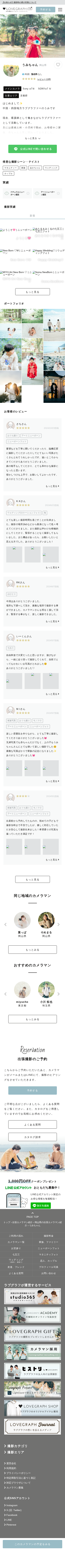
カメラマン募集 (14, 1487)
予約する (45, 9)
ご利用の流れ (16, 1236)
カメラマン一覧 (16, 1242)
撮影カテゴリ (17, 1446)
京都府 (24, 95)
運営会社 (11, 1463)
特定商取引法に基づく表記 (21, 1478)
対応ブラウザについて (18, 1482)
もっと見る (33, 292)
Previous (6, 924)
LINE (9, 1519)
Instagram (12, 1505)
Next (59, 924)
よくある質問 (32, 1124)
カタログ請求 (32, 1137)
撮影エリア (15, 1452)
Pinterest (11, 1524)
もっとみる (33, 949)
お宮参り (16, 1248)
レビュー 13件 (44, 79)
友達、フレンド (16, 1267)
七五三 (16, 1254)
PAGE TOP (33, 1216)
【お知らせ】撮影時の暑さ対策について (19, 2)
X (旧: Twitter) (13, 1510)
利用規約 (11, 1468)
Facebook (11, 1515)
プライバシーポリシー (18, 1473)
